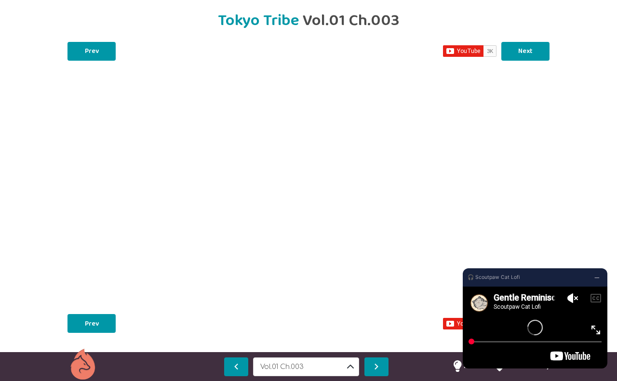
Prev (92, 51)
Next (525, 51)
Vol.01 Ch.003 (282, 366)
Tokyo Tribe (260, 21)
